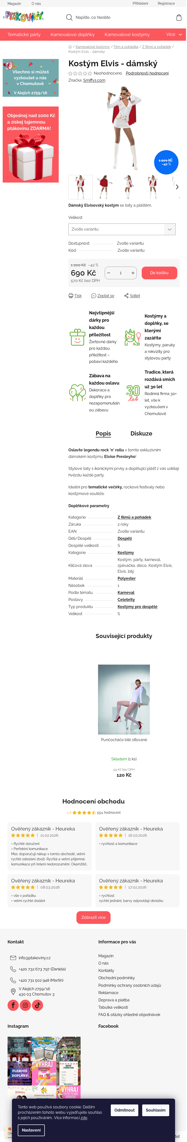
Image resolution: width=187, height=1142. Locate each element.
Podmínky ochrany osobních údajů (129, 985)
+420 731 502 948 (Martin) (41, 980)
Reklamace (108, 992)
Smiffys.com (94, 80)
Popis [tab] (103, 433)
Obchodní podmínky (116, 978)
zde (84, 1117)
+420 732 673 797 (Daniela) (42, 969)
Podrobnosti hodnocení (147, 73)
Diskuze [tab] (141, 433)
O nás (36, 4)
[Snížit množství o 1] (108, 273)
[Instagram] (25, 1005)
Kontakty (106, 970)
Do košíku (159, 273)
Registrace (166, 3)
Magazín (14, 4)
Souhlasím (156, 1110)
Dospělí (125, 538)
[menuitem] (24, 34)
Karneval (126, 592)
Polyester (127, 578)
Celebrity (126, 599)
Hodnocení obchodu (93, 801)
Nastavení (31, 1130)
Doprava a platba (114, 1000)
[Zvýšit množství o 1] (133, 273)
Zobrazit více (93, 917)
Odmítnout (124, 1110)
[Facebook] (13, 1005)
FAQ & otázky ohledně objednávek (129, 1014)
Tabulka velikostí (113, 1007)
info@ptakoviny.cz (35, 958)
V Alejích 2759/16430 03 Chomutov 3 (37, 992)
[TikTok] (37, 1005)
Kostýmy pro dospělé (138, 606)
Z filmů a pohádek (134, 517)
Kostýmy (126, 552)
